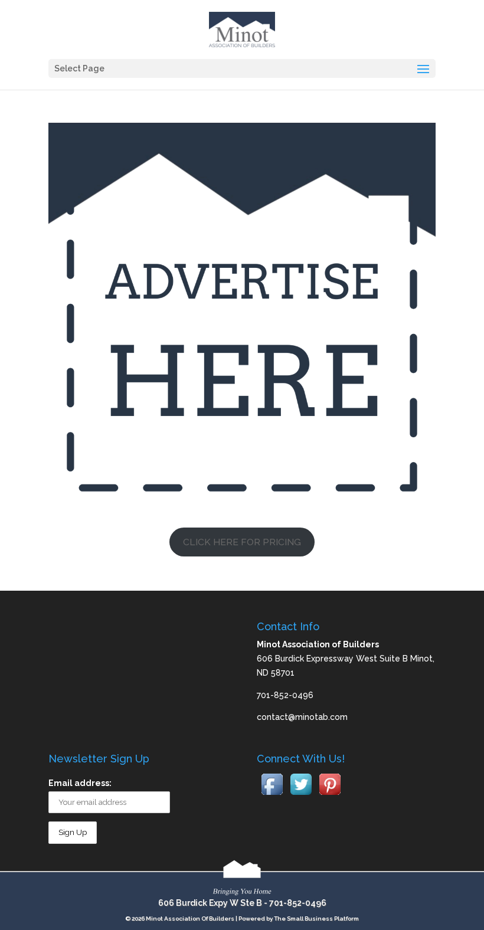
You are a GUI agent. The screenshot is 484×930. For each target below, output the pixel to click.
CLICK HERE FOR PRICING (242, 542)
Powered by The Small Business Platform (298, 918)
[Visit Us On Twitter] (300, 795)
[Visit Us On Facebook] (271, 795)
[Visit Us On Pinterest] (329, 795)
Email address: (80, 783)
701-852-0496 (297, 903)
